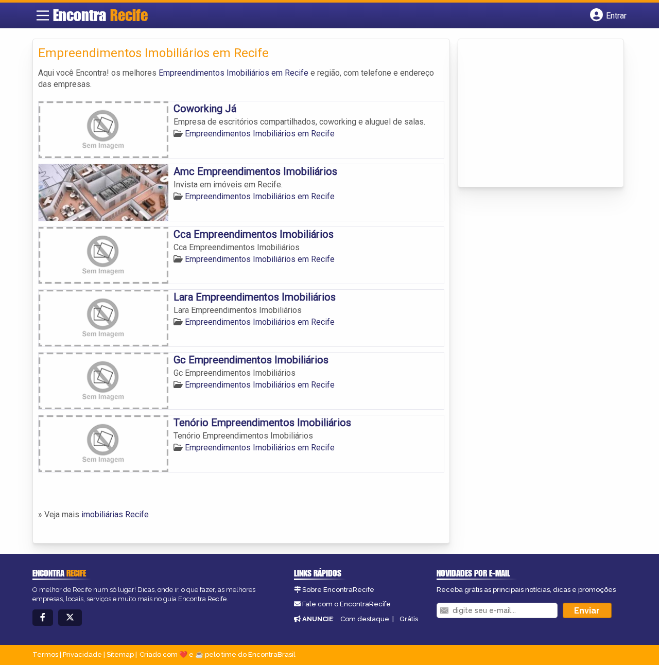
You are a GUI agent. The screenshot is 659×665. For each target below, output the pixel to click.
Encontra (100, 15)
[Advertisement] (540, 113)
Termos (45, 654)
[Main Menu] (42, 15)
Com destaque (364, 619)
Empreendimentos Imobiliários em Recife (233, 73)
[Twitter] (70, 617)
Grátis (409, 619)
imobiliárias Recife (115, 514)
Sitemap (120, 654)
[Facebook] (42, 617)
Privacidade (82, 654)
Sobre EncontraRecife (338, 589)
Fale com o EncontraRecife (346, 604)
